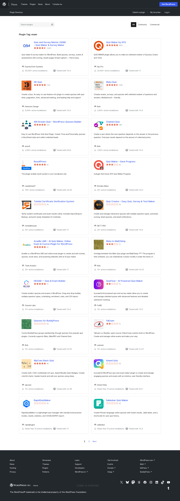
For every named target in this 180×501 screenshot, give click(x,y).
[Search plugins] (52, 24)
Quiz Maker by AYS (116, 42)
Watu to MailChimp (116, 241)
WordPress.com (147, 460)
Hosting (13, 468)
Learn (77, 460)
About (12, 460)
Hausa (35, 485)
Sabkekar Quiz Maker (117, 400)
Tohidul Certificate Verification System (54, 201)
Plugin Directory (16, 12)
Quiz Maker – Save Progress (120, 161)
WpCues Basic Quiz (44, 360)
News (12, 464)
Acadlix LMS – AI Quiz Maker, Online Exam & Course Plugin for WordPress (53, 242)
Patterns (45, 472)
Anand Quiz (112, 360)
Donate (112, 468)
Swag (111, 472)
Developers (79, 468)
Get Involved (113, 460)
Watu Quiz (111, 82)
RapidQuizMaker (42, 400)
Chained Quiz (113, 121)
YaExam (110, 320)
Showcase (46, 460)
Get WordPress (168, 4)
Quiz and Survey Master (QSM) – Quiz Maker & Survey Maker (50, 43)
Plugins (45, 468)
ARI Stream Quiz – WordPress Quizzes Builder (57, 121)
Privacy (13, 472)
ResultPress (40, 161)
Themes (45, 464)
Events (110, 464)
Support (78, 464)
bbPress (144, 468)
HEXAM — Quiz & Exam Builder (50, 281)
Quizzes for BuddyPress (46, 320)
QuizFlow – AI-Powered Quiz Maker (124, 281)
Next (94, 441)
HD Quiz (38, 82)
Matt (143, 464)
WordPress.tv (81, 472)
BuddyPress (146, 472)
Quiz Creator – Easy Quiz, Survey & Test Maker (130, 201)
